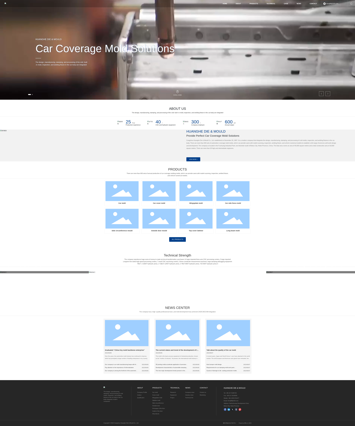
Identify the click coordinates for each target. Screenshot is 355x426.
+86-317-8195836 (232, 395)
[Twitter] (232, 409)
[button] (29, 94)
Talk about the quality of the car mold (221, 350)
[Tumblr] (236, 409)
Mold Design (44, 263)
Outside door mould (159, 231)
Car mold (122, 203)
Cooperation (310, 263)
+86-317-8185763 (231, 393)
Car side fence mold (233, 203)
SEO (250, 423)
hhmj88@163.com (332, 3)
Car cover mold (159, 203)
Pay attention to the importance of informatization (119, 367)
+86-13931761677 (233, 398)
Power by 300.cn (243, 423)
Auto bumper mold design (214, 364)
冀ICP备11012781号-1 (229, 423)
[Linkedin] (228, 409)
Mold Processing (177, 266)
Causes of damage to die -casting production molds (222, 370)
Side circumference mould (122, 231)
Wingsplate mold (196, 203)
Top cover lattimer (196, 231)
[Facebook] (225, 409)
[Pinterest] (240, 409)
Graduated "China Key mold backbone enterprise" (125, 350)
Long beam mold (233, 231)
